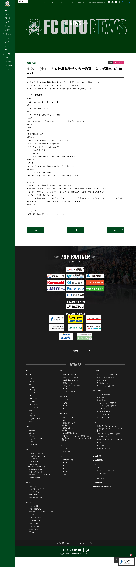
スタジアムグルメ (69, 391)
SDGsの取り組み (102, 409)
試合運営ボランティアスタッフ (39, 475)
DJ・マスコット (34, 459)
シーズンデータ (34, 492)
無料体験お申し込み (103, 383)
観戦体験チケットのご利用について (41, 512)
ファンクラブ (33, 407)
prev (35, 229)
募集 (30, 410)
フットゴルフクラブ (103, 414)
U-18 (65, 406)
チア (7, 70)
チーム (7, 26)
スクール (7, 50)
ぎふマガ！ (100, 442)
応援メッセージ (102, 445)
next (115, 229)
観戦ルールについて (69, 383)
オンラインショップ (69, 448)
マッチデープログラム (36, 439)
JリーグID (32, 514)
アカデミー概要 (68, 460)
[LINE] (75, 549)
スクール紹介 (101, 473)
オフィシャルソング (103, 448)
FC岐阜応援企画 (34, 477)
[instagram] (71, 549)
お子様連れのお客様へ (70, 380)
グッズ (7, 42)
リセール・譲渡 (34, 526)
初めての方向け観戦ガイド (72, 377)
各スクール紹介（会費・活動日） (108, 377)
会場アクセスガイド (69, 374)
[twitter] (67, 549)
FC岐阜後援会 (7, 62)
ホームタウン (7, 54)
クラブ (7, 30)
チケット (7, 18)
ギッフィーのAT (34, 419)
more (75, 350)
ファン (7, 58)
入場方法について (35, 517)
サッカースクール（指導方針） (107, 374)
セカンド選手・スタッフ (37, 497)
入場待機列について (36, 520)
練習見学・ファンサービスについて (108, 426)
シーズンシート (34, 523)
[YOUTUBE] (79, 549)
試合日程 (32, 433)
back (75, 229)
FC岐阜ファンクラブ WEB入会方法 (108, 434)
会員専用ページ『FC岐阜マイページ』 (109, 439)
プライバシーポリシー (87, 543)
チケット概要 (33, 506)
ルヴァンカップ (34, 444)
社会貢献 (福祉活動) (103, 411)
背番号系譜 (33, 494)
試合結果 (32, 430)
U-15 (65, 409)
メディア (32, 416)
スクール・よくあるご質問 (106, 386)
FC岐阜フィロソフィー (37, 453)
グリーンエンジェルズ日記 (106, 470)
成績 (64, 474)
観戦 (7, 22)
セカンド (66, 403)
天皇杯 (31, 442)
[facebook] (63, 549)
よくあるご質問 (98, 478)
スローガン (33, 486)
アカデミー (7, 46)
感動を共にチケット (36, 529)
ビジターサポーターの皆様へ (72, 386)
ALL (30, 378)
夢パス (31, 532)
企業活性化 (100, 397)
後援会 (31, 422)
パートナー (7, 38)
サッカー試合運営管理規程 (102, 486)
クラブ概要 (60, 543)
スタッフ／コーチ (103, 380)
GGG (99, 468)
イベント (32, 390)
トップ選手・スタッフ (36, 489)
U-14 (65, 468)
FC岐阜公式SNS (102, 437)
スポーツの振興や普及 (104, 394)
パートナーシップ (69, 420)
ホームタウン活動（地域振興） (107, 406)
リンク (99, 451)
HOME (44, 2)
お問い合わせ (97, 482)
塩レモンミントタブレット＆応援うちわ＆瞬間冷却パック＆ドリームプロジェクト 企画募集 (76, 438)
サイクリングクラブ (103, 417)
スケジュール (7, 34)
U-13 (65, 471)
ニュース (7, 10)
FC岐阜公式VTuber (35, 462)
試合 (7, 14)
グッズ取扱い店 (68, 451)
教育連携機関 (101, 400)
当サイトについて (72, 543)
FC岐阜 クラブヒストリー (37, 456)
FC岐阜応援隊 (7, 66)
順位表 (31, 436)
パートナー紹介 (68, 417)
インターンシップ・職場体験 (106, 403)
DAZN (65, 389)
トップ (65, 400)
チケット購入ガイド (36, 509)
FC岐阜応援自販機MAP (71, 433)
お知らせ (32, 381)
